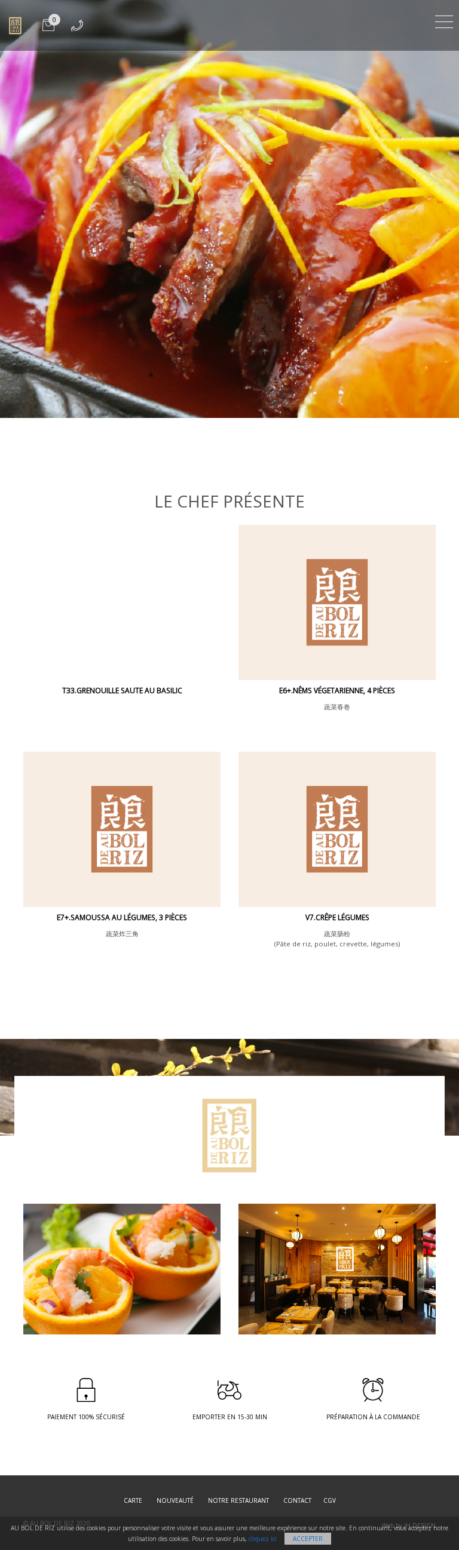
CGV (329, 1500)
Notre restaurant (238, 1500)
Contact (297, 1500)
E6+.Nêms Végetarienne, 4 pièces (337, 690)
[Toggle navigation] (444, 20)
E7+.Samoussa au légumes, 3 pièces (122, 917)
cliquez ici (263, 1538)
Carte (133, 1500)
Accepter (308, 1538)
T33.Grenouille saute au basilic (122, 690)
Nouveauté (175, 1500)
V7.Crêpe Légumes (337, 917)
